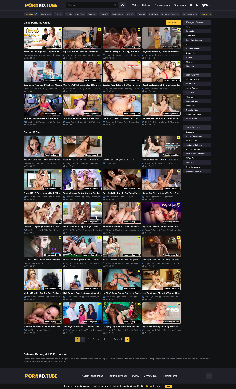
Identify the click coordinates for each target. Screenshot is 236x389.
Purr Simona (191, 119)
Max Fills (190, 105)
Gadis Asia (190, 35)
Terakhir (118, 339)
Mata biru (190, 66)
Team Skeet (46, 14)
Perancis (190, 31)
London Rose (192, 101)
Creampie (190, 53)
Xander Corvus (192, 79)
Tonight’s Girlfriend (194, 145)
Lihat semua (206, 14)
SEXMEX (130, 14)
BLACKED (104, 14)
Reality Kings (117, 14)
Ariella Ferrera (192, 88)
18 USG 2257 (150, 376)
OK (168, 386)
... (109, 339)
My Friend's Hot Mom (195, 154)
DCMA (135, 376)
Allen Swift (190, 97)
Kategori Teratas (194, 22)
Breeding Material (193, 171)
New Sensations (193, 167)
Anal (188, 27)
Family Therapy (193, 149)
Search (115, 5)
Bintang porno (162, 5)
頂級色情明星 (192, 75)
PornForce (80, 14)
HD (187, 44)
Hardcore (190, 57)
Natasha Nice (192, 110)
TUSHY (69, 14)
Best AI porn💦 (31, 14)
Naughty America (189, 14)
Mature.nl (190, 162)
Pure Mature (191, 141)
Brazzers (58, 14)
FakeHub (141, 14)
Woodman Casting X (170, 14)
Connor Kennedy (193, 114)
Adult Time (153, 14)
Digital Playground (194, 136)
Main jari (190, 62)
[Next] (127, 339)
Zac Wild (190, 92)
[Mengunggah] (123, 5)
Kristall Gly (190, 84)
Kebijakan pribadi (117, 376)
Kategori (146, 5)
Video (135, 5)
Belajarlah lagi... (154, 386)
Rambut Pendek (193, 49)
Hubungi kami (170, 376)
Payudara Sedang (194, 40)
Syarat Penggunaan (92, 376)
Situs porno (180, 5)
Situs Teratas (193, 127)
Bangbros (92, 14)
